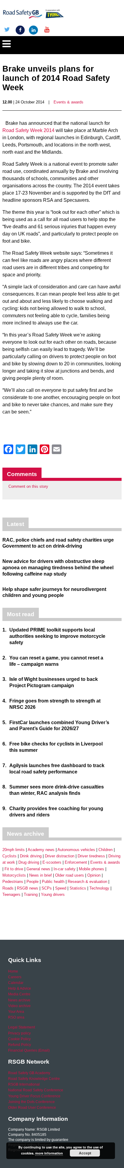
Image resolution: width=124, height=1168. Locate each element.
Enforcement (76, 862)
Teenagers (11, 894)
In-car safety (65, 869)
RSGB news (27, 888)
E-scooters (51, 862)
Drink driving (31, 856)
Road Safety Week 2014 (28, 130)
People (32, 881)
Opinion (94, 875)
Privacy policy (19, 1033)
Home (13, 971)
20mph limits (13, 849)
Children (105, 849)
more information (49, 1153)
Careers (14, 977)
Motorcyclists (14, 875)
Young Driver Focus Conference (34, 1096)
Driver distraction (59, 856)
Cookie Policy (19, 1039)
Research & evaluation (87, 881)
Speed (60, 888)
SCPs (47, 888)
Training (31, 894)
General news (38, 869)
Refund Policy (19, 1045)
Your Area (16, 1012)
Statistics (78, 888)
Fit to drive (14, 869)
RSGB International (24, 1084)
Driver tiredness (91, 856)
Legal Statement (21, 1027)
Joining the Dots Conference (31, 1102)
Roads (8, 888)
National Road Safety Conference (35, 1090)
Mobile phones (91, 869)
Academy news (41, 849)
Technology (99, 888)
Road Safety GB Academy (29, 1073)
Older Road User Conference (32, 1107)
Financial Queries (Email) (29, 1050)
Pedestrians (12, 881)
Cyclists (9, 856)
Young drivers (53, 894)
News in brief (40, 875)
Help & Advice (19, 988)
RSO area (16, 1017)
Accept (85, 1153)
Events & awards (68, 102)
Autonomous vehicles (76, 849)
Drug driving (28, 862)
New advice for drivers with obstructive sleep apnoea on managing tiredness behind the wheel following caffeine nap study (57, 567)
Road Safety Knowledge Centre (34, 1079)
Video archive (19, 1006)
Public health (53, 881)
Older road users (69, 875)
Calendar (15, 983)
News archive (19, 1000)
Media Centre (19, 994)
